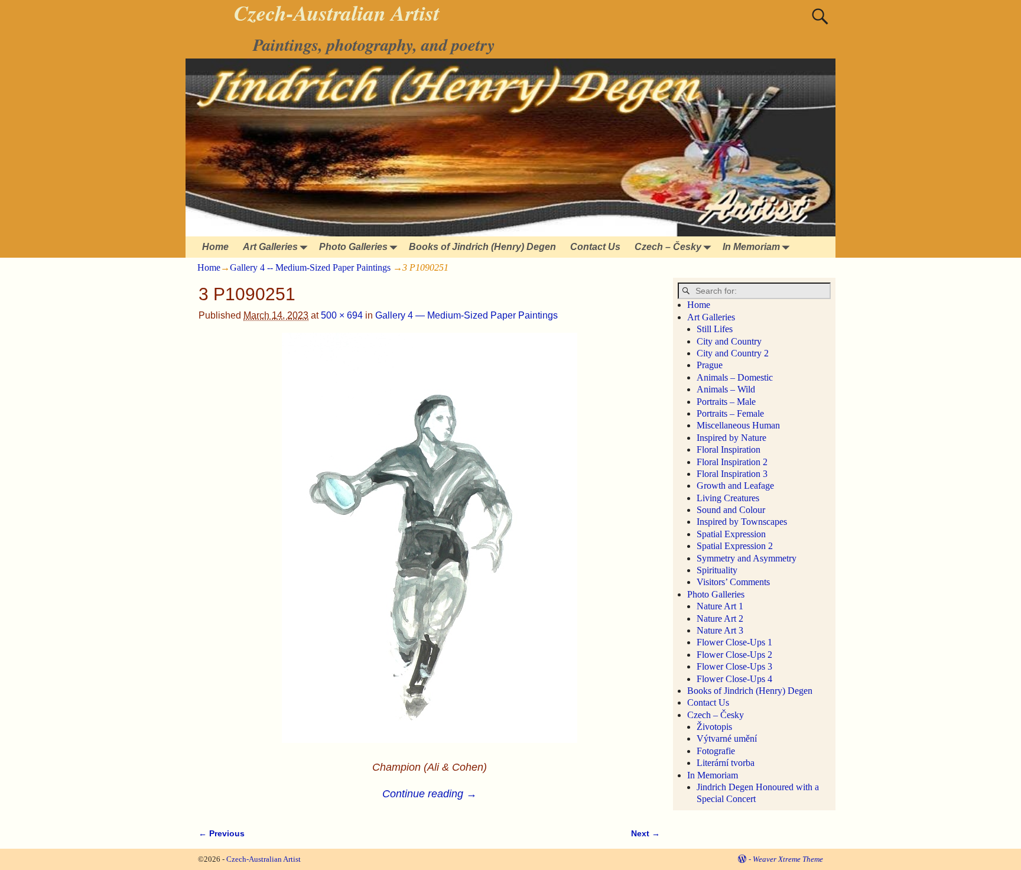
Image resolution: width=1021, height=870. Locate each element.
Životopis (714, 727)
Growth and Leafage (735, 486)
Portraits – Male (726, 402)
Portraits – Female (730, 413)
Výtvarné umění (727, 738)
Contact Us (595, 247)
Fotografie (716, 751)
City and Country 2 (733, 353)
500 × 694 (342, 315)
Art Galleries (270, 247)
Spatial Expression (731, 534)
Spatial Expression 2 (735, 546)
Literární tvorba (726, 763)
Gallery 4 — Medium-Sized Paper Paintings (466, 315)
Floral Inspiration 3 (732, 474)
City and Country (729, 341)
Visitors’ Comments (733, 582)
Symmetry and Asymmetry (746, 558)
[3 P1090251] (429, 545)
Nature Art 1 (720, 606)
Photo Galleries (353, 247)
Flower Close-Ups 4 (734, 679)
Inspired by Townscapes (742, 522)
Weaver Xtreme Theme (788, 859)
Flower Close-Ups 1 (734, 642)
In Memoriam (751, 247)
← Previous (222, 833)
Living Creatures (728, 498)
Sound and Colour (731, 510)
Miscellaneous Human (738, 425)
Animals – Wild (726, 389)
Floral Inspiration (728, 449)
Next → (645, 833)
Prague (710, 365)
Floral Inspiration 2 (732, 462)
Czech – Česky (668, 247)
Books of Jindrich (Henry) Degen (482, 247)
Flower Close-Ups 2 (734, 655)
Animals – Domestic (735, 377)
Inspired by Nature (731, 438)
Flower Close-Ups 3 (734, 666)
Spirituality (717, 570)
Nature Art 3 (720, 630)
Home (215, 247)
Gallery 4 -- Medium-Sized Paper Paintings (310, 267)
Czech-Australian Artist (263, 859)
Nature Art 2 (720, 618)
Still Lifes (715, 329)
